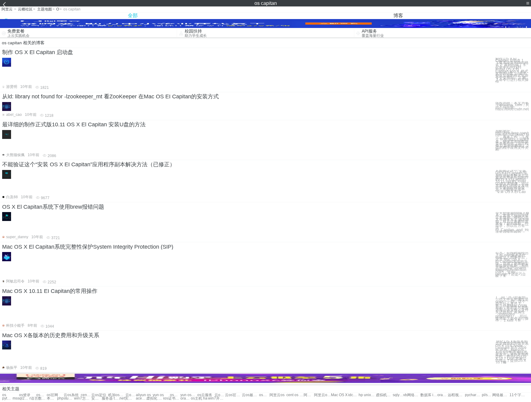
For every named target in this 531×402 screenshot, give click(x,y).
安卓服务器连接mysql (96, 398)
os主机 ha (199, 398)
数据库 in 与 (428, 395)
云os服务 (130, 395)
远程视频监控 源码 (456, 395)
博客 (398, 15)
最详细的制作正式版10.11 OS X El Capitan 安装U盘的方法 (74, 124)
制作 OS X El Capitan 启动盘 (37, 52)
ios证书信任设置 (171, 398)
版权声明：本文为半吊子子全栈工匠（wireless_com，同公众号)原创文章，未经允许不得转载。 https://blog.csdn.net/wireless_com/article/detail (512, 106)
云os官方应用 (233, 395)
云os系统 (71, 395)
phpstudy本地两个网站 (65, 398)
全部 (133, 15)
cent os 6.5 (294, 395)
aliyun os (143, 395)
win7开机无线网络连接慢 (216, 398)
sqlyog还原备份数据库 (398, 395)
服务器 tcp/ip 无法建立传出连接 (110, 398)
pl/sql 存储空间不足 (487, 395)
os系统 (41, 395)
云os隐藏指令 (219, 395)
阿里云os (277, 395)
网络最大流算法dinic (500, 395)
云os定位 (98, 395)
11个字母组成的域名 (517, 395)
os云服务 (204, 395)
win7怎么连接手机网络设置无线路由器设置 (82, 398)
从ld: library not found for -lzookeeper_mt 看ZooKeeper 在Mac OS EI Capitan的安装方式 (110, 96)
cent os (86, 395)
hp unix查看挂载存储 (367, 395)
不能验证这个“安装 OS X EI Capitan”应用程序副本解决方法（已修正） (88, 164)
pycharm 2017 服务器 (473, 395)
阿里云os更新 (309, 395)
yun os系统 (188, 395)
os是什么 (175, 395)
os (4, 395)
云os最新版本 (250, 395)
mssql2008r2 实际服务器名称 (21, 398)
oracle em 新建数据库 (442, 395)
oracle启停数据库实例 (185, 398)
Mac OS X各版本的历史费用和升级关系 (50, 335)
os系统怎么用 (264, 395)
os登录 (24, 395)
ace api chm (141, 398)
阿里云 (7, 9)
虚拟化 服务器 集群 (154, 398)
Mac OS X (339, 395)
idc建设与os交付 (353, 395)
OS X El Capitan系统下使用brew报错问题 (53, 207)
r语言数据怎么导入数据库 (38, 398)
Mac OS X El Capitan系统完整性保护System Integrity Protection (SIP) (87, 247)
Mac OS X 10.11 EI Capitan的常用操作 (49, 291)
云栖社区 (25, 9)
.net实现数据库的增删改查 (127, 398)
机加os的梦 (116, 395)
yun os (158, 395)
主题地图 (44, 9)
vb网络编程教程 (411, 395)
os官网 (52, 395)
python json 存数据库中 (7, 398)
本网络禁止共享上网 (52, 398)
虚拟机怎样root (384, 395)
